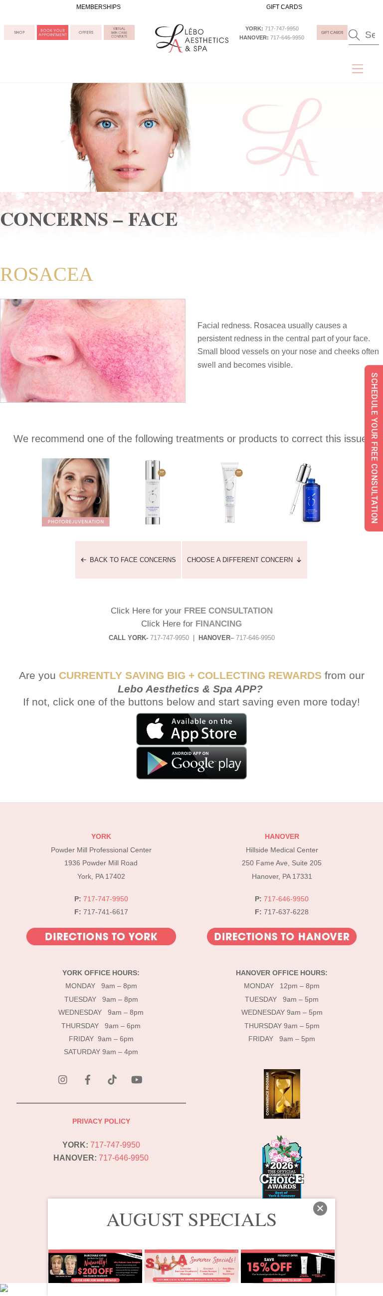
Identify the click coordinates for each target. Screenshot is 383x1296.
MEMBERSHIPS (98, 7)
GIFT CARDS (284, 7)
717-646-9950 (287, 37)
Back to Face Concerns (133, 560)
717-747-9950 (282, 28)
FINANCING (218, 624)
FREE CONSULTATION (228, 611)
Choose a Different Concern (240, 560)
